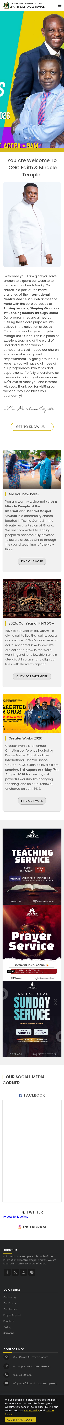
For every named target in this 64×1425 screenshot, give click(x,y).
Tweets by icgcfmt (15, 1217)
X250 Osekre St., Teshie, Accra (30, 1357)
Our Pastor (9, 1303)
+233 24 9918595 (22, 1375)
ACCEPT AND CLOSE (19, 1419)
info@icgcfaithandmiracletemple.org (35, 1383)
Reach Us (8, 1321)
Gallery (7, 1327)
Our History (10, 1297)
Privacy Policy (32, 1410)
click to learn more (32, 676)
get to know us (30, 426)
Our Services (10, 1309)
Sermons (8, 1333)
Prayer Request (12, 1315)
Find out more (32, 801)
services (51, 377)
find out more (32, 561)
